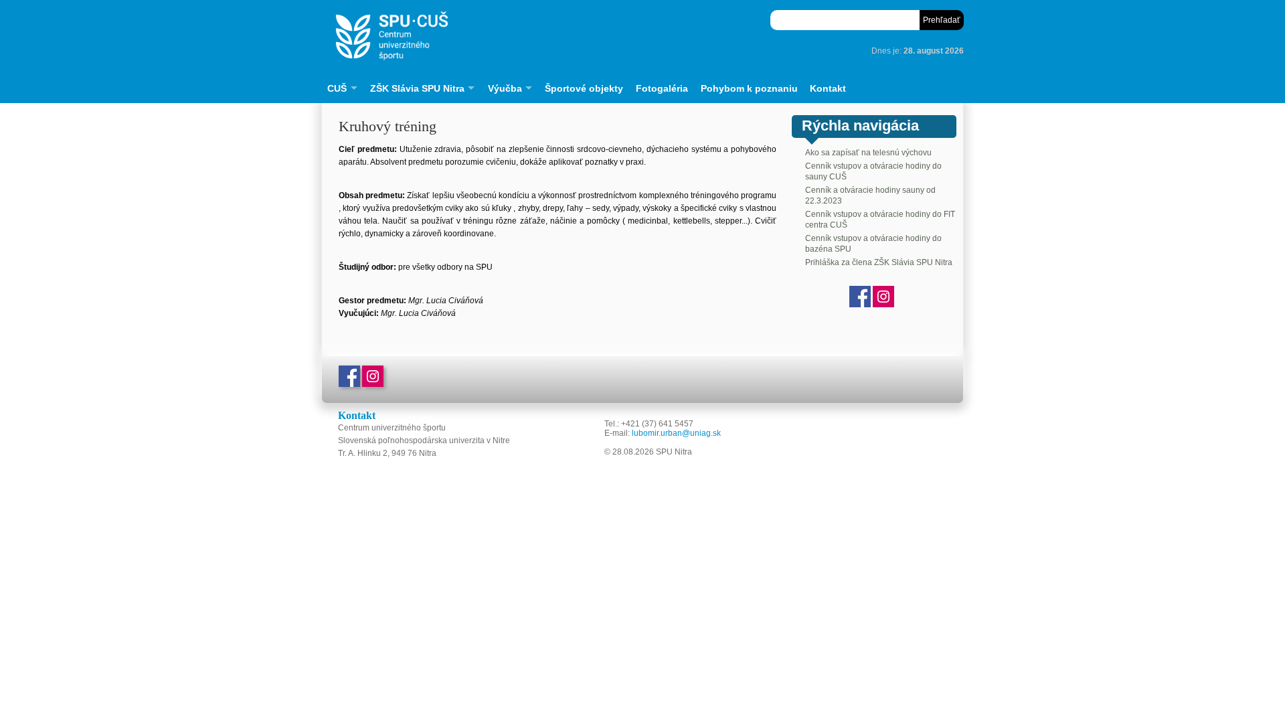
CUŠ (337, 88)
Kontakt (828, 88)
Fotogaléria (662, 88)
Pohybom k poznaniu (749, 88)
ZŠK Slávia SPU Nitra (417, 88)
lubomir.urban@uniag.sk (676, 433)
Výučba (505, 88)
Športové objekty (584, 88)
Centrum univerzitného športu (525, 36)
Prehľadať (941, 20)
